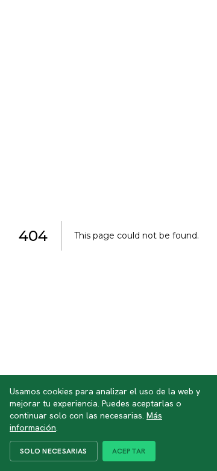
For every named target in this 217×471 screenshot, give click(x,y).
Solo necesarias (53, 451)
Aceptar (129, 451)
